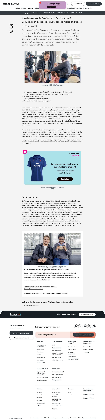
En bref (66, 12)
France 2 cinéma (88, 347)
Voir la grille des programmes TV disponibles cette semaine (47, 302)
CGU (79, 417)
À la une (30, 8)
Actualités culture (57, 406)
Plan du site (73, 417)
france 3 (39, 395)
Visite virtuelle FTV (57, 360)
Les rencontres (56, 357)
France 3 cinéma (88, 349)
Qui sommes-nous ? (58, 372)
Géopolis (54, 408)
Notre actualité (56, 377)
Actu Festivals (41, 357)
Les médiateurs (56, 350)
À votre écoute (57, 341)
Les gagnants (72, 356)
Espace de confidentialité (89, 417)
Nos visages (59, 12)
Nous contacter (56, 347)
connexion (79, 3)
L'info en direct (56, 392)
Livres (52, 12)
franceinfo (56, 389)
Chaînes (40, 389)
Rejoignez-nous (56, 380)
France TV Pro (88, 398)
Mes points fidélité (73, 359)
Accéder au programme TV (83, 334)
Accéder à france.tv (87, 314)
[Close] (65, 1)
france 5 (39, 400)
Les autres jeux (42, 368)
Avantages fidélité (93, 3)
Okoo (69, 392)
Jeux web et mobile (42, 377)
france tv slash (41, 403)
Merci (80, 12)
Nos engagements (57, 374)
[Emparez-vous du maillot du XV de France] (52, 167)
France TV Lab (88, 394)
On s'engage (40, 360)
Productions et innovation (74, 8)
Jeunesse (71, 389)
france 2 (39, 392)
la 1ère (39, 406)
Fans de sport (72, 349)
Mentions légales (35, 417)
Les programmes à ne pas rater (32, 12)
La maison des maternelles (88, 390)
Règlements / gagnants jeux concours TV (41, 373)
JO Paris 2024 (73, 12)
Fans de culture (72, 347)
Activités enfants (42, 380)
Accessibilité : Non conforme (48, 417)
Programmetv (87, 8)
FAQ (53, 345)
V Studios (86, 352)
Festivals (17, 8)
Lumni (69, 395)
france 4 (39, 397)
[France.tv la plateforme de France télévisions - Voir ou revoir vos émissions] (15, 314)
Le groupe (56, 368)
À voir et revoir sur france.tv (33, 289)
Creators (23, 8)
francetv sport (56, 403)
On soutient (46, 12)
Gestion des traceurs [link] (63, 417)
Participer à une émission (21, 338)
